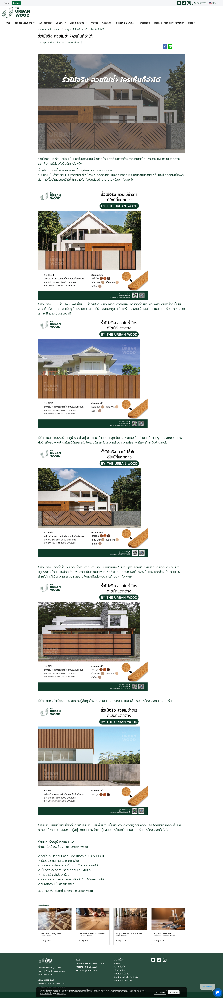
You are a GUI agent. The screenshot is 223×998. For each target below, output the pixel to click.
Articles (94, 22)
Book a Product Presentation (169, 22)
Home (7, 22)
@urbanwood (91, 970)
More (191, 22)
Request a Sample (124, 22)
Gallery (60, 22)
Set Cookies (160, 992)
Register (16, 3)
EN (214, 3)
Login (7, 3)
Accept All (174, 992)
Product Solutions (23, 22)
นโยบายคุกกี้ (61, 993)
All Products (45, 22)
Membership (144, 22)
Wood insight (77, 22)
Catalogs (106, 22)
